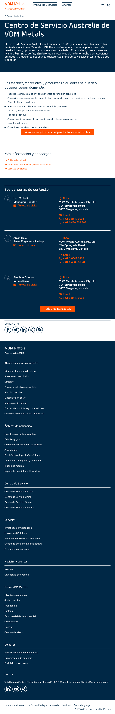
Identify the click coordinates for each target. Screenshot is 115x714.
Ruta (66, 198)
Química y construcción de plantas (23, 444)
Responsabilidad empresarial (20, 616)
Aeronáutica (11, 449)
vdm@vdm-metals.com (96, 681)
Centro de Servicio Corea (18, 502)
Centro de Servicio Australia (19, 507)
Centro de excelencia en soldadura (23, 543)
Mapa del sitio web (16, 705)
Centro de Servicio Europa (18, 491)
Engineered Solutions (15, 532)
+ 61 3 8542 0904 (73, 218)
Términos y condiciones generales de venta (29, 164)
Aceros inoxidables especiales (20, 387)
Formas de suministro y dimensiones (24, 408)
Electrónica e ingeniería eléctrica (22, 455)
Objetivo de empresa (15, 594)
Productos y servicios (45, 4)
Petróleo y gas (12, 439)
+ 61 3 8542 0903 (73, 258)
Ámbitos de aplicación (18, 426)
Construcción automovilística (20, 433)
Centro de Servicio (15, 16)
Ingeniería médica (14, 465)
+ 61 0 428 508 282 (74, 222)
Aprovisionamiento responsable (21, 652)
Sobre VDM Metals (16, 587)
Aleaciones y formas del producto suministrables (57, 132)
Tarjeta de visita (27, 205)
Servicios (10, 519)
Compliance (11, 621)
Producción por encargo (17, 549)
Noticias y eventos (16, 561)
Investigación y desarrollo (18, 527)
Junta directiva (12, 600)
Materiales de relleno (15, 402)
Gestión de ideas (13, 632)
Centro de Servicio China (17, 496)
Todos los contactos (57, 308)
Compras (10, 644)
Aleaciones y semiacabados (21, 363)
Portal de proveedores (16, 663)
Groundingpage (82, 705)
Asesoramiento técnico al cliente (22, 538)
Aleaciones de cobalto (16, 376)
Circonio (9, 381)
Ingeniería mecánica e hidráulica (22, 471)
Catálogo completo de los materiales (24, 413)
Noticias (8, 569)
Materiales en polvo (15, 397)
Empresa (67, 4)
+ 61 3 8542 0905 (73, 297)
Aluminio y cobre (13, 392)
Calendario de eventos (16, 574)
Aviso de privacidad (60, 705)
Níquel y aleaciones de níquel (20, 371)
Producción (10, 605)
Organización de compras (18, 657)
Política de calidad (16, 160)
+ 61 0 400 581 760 (74, 262)
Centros (8, 626)
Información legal (38, 705)
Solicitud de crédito (17, 168)
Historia (8, 610)
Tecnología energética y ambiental (22, 460)
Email (66, 215)
